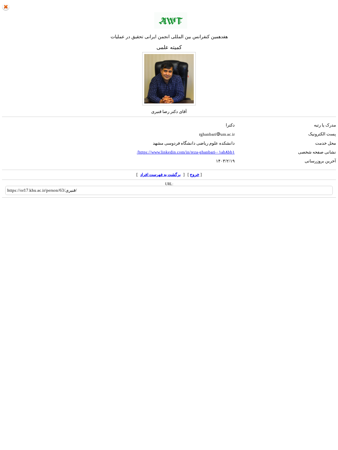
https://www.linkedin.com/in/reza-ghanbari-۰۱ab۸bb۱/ (186, 152)
